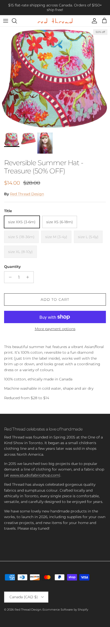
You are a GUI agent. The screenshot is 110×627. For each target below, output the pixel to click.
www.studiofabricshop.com (34, 475)
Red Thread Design (27, 194)
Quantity (12, 266)
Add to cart (55, 299)
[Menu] (5, 20)
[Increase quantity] (29, 277)
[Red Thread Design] (55, 20)
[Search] (17, 20)
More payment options (55, 329)
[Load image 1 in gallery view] (55, 78)
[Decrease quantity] (8, 277)
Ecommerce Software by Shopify (65, 609)
